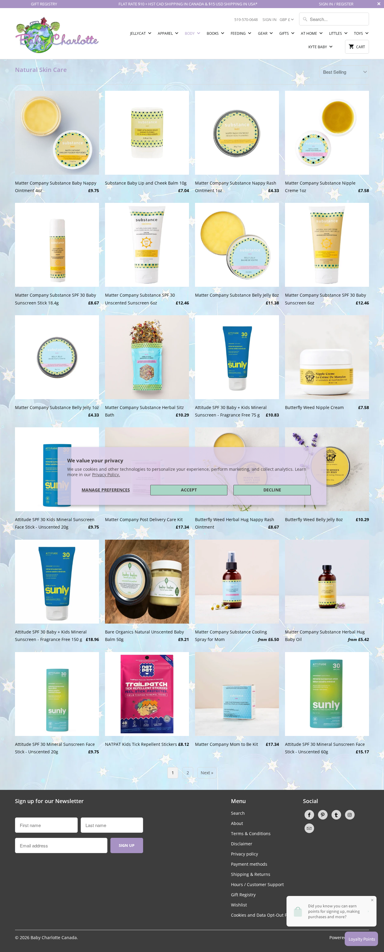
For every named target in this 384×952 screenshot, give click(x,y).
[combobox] (334, 19)
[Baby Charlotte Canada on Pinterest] (323, 815)
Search (238, 813)
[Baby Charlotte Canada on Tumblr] (336, 815)
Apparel (166, 33)
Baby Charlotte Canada (54, 937)
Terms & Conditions (251, 833)
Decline (272, 490)
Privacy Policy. (106, 474)
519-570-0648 (246, 19)
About (237, 823)
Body (190, 33)
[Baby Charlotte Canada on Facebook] (309, 815)
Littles (336, 33)
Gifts (284, 33)
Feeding (239, 33)
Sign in (269, 19)
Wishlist (239, 905)
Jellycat (138, 33)
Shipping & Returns (250, 874)
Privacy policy (244, 854)
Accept (189, 490)
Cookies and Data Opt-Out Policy (263, 915)
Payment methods (249, 864)
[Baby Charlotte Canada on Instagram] (350, 815)
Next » (207, 773)
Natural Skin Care (41, 70)
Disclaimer (241, 844)
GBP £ (285, 19)
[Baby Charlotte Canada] (57, 34)
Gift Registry (243, 894)
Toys (359, 33)
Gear (263, 33)
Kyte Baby (318, 46)
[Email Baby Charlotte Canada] (309, 828)
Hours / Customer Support (257, 884)
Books (213, 33)
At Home (309, 33)
